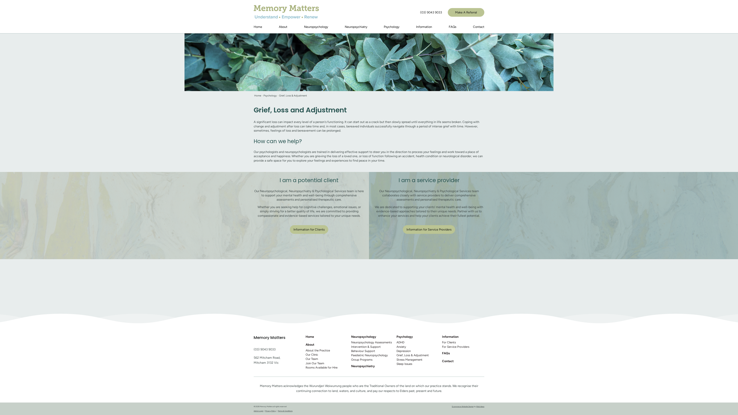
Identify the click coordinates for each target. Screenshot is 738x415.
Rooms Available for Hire (321, 367)
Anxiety (401, 347)
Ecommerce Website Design (463, 406)
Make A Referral (466, 12)
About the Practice (318, 350)
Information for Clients (309, 229)
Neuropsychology (316, 27)
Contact (478, 27)
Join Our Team (315, 363)
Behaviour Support (363, 351)
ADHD (400, 342)
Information (424, 27)
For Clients (449, 342)
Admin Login (258, 411)
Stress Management (409, 359)
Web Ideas (480, 406)
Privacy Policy (270, 411)
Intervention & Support (366, 347)
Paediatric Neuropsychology (369, 355)
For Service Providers (455, 347)
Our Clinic (312, 354)
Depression (403, 351)
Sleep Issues (404, 364)
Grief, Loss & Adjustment (293, 95)
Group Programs (361, 359)
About (283, 27)
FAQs (452, 27)
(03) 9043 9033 (431, 12)
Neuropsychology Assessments (371, 342)
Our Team (312, 359)
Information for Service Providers (428, 229)
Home (258, 27)
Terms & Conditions (285, 411)
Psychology (391, 27)
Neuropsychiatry (356, 27)
